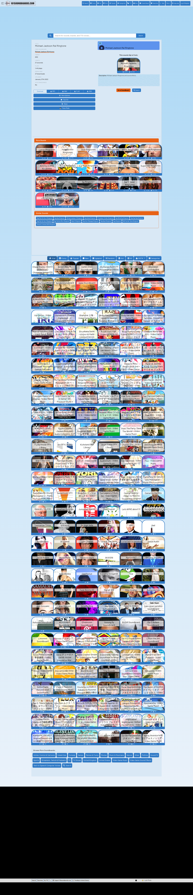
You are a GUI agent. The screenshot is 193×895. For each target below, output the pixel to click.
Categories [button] (155, 258)
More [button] (167, 3)
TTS (130, 3)
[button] (136, 880)
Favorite (65, 100)
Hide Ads (176, 3)
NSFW (141, 258)
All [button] (131, 258)
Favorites (155, 3)
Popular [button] (76, 258)
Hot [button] (122, 258)
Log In (185, 3)
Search (86, 3)
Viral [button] (53, 258)
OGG (90, 91)
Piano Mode (65, 108)
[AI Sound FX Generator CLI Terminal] (50, 880)
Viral (106, 3)
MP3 (53, 91)
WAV (65, 91)
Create (145, 3)
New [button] (87, 258)
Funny (93, 3)
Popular (113, 3)
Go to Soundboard (123, 90)
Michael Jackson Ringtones (44, 51)
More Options (66, 95)
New (136, 3)
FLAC (78, 91)
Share (66, 104)
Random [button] (111, 258)
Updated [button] (98, 258)
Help (163, 3)
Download (40, 91)
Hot (100, 3)
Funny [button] (64, 258)
